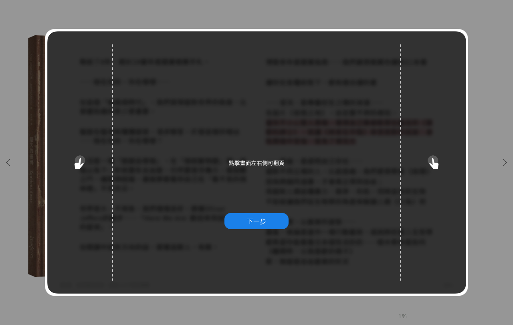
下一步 (256, 221)
